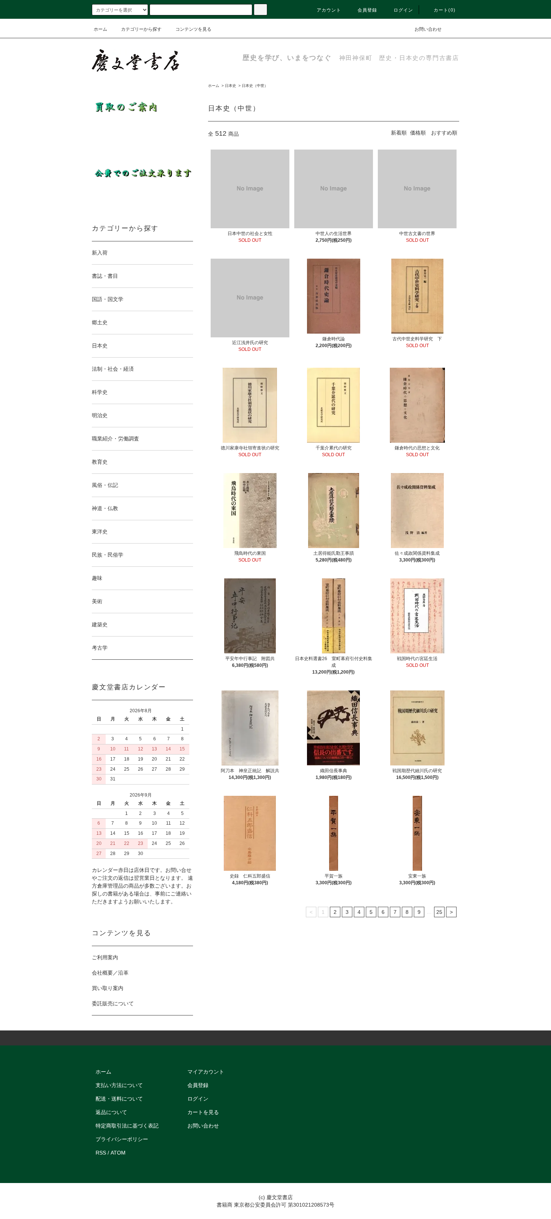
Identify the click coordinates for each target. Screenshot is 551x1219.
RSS (101, 1153)
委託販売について (113, 1003)
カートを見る (203, 1112)
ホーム (100, 29)
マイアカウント (205, 1072)
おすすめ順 (444, 133)
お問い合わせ (428, 29)
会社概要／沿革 (110, 973)
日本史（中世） (255, 86)
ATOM (118, 1153)
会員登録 (367, 10)
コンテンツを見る (193, 29)
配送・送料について (119, 1099)
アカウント (329, 10)
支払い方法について (119, 1085)
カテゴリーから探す (141, 29)
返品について (111, 1112)
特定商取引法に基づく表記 (127, 1126)
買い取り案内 (107, 988)
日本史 (230, 86)
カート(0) (444, 10)
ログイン (403, 10)
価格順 (418, 133)
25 (439, 912)
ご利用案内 (105, 957)
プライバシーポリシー (122, 1139)
